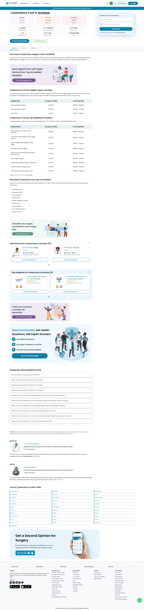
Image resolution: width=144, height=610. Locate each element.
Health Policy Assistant (121, 599)
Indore (54, 504)
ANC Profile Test (56, 591)
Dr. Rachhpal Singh (70, 248)
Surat (12, 522)
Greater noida (98, 497)
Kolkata (55, 510)
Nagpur (97, 513)
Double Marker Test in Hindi (59, 597)
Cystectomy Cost (19, 175)
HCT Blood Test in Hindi (58, 581)
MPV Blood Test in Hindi (58, 572)
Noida (54, 516)
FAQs (74, 581)
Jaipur (12, 507)
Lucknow (97, 510)
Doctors (23, 48)
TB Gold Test (55, 583)
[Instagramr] (19, 582)
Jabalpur (97, 504)
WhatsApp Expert (40, 41)
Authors (75, 587)
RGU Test (54, 595)
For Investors (76, 576)
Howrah (97, 500)
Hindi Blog (117, 591)
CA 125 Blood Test (57, 585)
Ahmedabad (14, 491)
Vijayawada (14, 525)
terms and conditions (120, 32)
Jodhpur (97, 507)
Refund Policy (97, 574)
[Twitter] (14, 582)
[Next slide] (89, 243)
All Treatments (119, 578)
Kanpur (13, 510)
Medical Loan (118, 585)
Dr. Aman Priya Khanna (31, 444)
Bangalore (55, 491)
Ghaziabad (56, 497)
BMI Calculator (119, 587)
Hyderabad (14, 504)
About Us (75, 572)
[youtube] (22, 582)
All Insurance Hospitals (121, 597)
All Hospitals (118, 574)
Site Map (75, 591)
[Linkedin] (16, 582)
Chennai (55, 494)
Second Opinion (119, 583)
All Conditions (118, 576)
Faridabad (13, 497)
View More (36, 456)
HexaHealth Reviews (120, 593)
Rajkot (96, 519)
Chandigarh (14, 494)
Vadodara (97, 522)
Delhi (96, 494)
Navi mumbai (14, 516)
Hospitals (33, 48)
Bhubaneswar (98, 491)
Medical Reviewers (78, 585)
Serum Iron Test (56, 593)
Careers (75, 589)
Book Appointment (30, 260)
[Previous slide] (86, 243)
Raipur (54, 519)
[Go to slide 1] (48, 264)
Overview (14, 48)
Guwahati (55, 500)
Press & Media (76, 583)
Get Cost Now (116, 29)
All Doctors (118, 572)
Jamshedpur (56, 507)
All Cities (117, 595)
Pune (12, 519)
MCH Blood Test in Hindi (58, 574)
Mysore (55, 513)
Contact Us (76, 574)
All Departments (119, 581)
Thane (54, 522)
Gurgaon (13, 500)
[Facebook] (11, 582)
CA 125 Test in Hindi (57, 587)
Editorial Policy (98, 578)
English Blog (118, 589)
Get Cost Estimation (20, 41)
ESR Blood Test (56, 576)
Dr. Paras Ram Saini (29, 248)
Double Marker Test (57, 578)
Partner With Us (77, 578)
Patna (96, 516)
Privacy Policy (97, 572)
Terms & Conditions (99, 576)
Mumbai (13, 513)
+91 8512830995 (121, 3)
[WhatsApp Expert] (111, 3)
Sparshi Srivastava (30, 467)
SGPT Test (54, 589)
